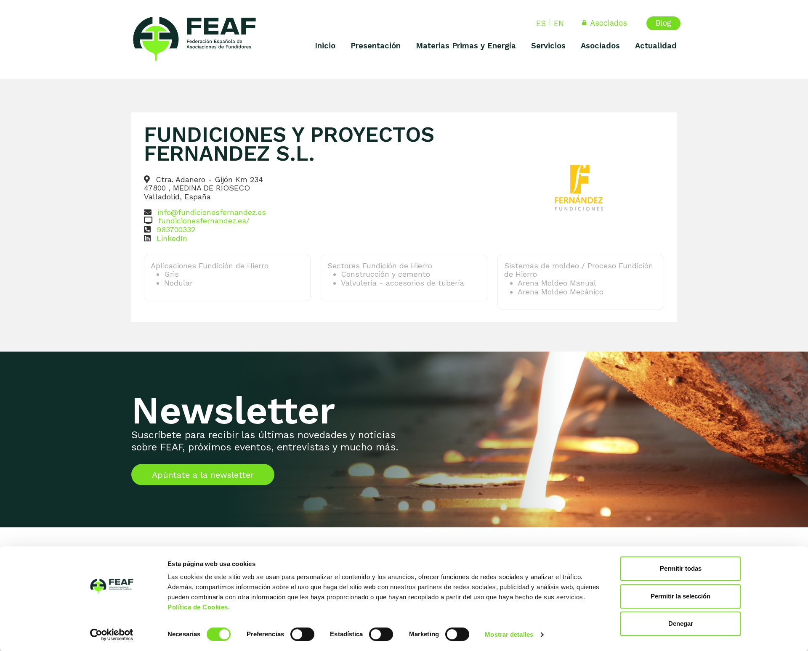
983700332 (176, 229)
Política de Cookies (197, 607)
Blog (663, 23)
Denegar (680, 623)
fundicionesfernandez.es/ (204, 220)
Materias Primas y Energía (466, 45)
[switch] (302, 634)
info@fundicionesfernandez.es (211, 212)
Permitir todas (681, 568)
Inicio (325, 45)
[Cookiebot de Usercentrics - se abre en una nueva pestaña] (112, 634)
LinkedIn (172, 238)
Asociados (609, 23)
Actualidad (656, 45)
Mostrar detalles (509, 634)
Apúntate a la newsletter (203, 475)
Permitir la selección (680, 596)
